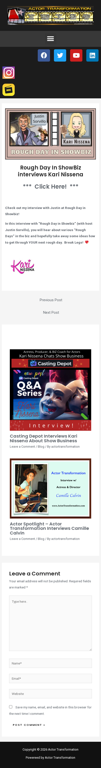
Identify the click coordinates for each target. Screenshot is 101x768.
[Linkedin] (92, 55)
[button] (50, 38)
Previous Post (51, 300)
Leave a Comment (22, 446)
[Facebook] (44, 55)
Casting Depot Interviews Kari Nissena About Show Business (43, 438)
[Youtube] (76, 55)
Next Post (51, 312)
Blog (41, 446)
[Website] (50, 695)
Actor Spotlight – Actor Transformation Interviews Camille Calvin (49, 528)
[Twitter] (60, 55)
